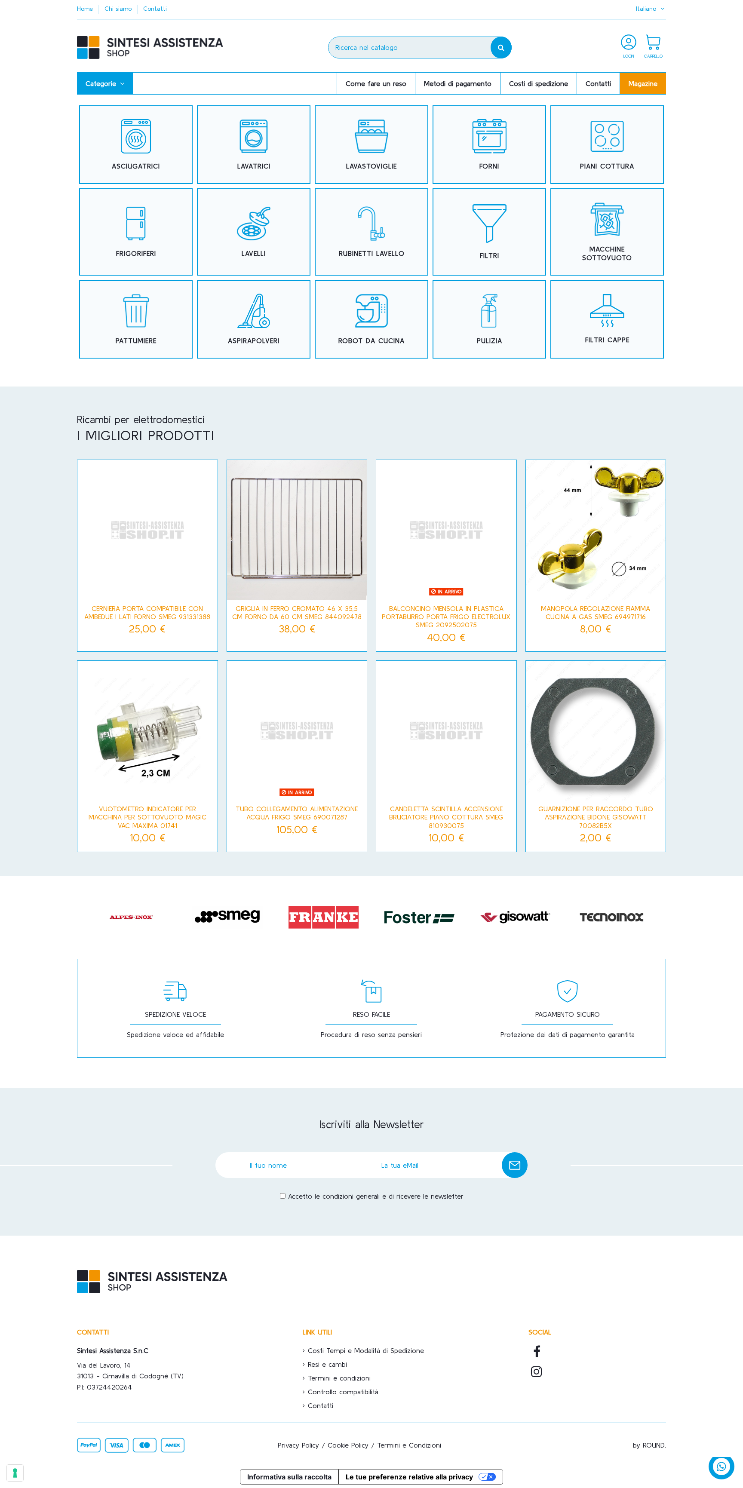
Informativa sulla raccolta (289, 1477)
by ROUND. (649, 1445)
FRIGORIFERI (136, 253)
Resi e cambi (327, 1364)
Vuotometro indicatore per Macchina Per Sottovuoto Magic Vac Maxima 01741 (147, 817)
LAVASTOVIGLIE (371, 166)
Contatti (155, 8)
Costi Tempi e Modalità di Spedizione (366, 1350)
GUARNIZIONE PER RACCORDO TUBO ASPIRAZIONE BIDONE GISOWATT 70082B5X (595, 817)
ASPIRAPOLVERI (253, 340)
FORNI (489, 166)
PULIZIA (489, 340)
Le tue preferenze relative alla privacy (409, 1477)
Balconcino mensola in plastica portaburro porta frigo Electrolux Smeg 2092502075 (446, 616)
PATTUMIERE (136, 340)
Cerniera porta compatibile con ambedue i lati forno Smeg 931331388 (147, 612)
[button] (105, 83)
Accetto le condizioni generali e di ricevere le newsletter (376, 1196)
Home (86, 8)
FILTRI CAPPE (607, 340)
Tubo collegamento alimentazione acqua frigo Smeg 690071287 (297, 813)
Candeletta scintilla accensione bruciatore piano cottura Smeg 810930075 (446, 817)
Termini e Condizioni (409, 1445)
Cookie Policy (348, 1445)
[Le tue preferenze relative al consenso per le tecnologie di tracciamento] (15, 1473)
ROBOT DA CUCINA (371, 340)
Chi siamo (119, 8)
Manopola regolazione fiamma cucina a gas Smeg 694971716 (595, 612)
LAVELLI (254, 253)
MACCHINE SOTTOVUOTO (607, 253)
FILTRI (489, 255)
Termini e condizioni (339, 1378)
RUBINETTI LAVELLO (372, 253)
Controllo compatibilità (343, 1392)
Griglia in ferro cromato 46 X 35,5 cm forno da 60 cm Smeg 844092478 (297, 612)
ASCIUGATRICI (136, 166)
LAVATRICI (253, 166)
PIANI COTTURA (607, 166)
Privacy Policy (298, 1445)
